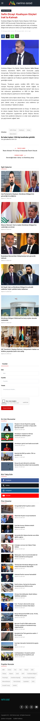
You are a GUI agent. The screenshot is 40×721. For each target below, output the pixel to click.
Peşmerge (5, 677)
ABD (3, 669)
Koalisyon (21, 130)
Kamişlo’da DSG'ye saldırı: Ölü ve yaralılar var (25, 454)
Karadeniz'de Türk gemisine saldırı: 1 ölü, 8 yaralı (26, 634)
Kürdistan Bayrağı (15, 677)
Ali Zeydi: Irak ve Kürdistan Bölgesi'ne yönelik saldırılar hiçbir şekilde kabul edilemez (17, 288)
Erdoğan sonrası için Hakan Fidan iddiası (25, 546)
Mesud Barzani (6, 681)
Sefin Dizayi (13, 130)
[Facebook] (21, 707)
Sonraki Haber (19, 155)
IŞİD (32, 669)
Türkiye (4, 673)
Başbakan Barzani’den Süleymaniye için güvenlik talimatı (18, 257)
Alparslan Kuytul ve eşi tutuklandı (25, 515)
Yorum (3, 385)
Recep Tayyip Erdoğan (29, 677)
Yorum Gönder (7, 408)
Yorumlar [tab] (5, 364)
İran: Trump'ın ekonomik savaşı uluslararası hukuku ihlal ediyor (25, 604)
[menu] (2, 3)
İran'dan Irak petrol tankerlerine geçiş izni (26, 644)
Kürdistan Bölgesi (32, 673)
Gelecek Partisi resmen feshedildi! (25, 574)
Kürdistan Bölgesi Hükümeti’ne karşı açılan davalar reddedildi (19, 319)
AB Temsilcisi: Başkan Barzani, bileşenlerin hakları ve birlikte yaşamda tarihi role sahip (20, 350)
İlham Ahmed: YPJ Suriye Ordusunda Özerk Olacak (20, 151)
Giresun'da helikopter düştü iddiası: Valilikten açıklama (26, 595)
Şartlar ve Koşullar (6, 718)
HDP (23, 673)
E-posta (3, 377)
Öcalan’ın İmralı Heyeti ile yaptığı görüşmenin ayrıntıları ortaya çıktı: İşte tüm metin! (26, 425)
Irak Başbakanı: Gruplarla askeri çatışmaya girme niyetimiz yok (25, 654)
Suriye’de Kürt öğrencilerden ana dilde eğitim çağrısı (27, 536)
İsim (2, 370)
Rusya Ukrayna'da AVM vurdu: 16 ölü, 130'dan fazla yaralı (26, 614)
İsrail (17, 673)
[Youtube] (36, 707)
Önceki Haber (21, 148)
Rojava (11, 673)
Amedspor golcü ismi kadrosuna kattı (26, 443)
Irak (20, 669)
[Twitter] (26, 707)
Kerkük (15, 685)
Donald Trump (6, 685)
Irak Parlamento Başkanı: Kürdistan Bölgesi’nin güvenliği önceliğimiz (17, 195)
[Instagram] (31, 707)
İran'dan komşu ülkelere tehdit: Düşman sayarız (24, 526)
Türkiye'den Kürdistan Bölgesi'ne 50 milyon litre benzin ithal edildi (26, 565)
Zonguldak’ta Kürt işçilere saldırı (25, 506)
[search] (37, 3)
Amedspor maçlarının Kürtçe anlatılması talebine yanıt (24, 434)
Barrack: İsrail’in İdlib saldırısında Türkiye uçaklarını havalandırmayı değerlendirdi (25, 625)
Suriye (28, 130)
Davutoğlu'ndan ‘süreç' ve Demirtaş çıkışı (20, 157)
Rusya (26, 669)
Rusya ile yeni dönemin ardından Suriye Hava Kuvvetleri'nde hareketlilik (27, 464)
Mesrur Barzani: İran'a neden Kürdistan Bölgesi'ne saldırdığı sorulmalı (18, 226)
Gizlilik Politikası (17, 718)
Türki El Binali (16, 681)
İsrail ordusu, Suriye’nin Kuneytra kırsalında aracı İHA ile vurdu (25, 585)
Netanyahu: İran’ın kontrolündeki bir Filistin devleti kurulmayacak (26, 555)
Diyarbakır (26, 681)
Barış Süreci (13, 134)
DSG (33, 681)
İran (15, 669)
